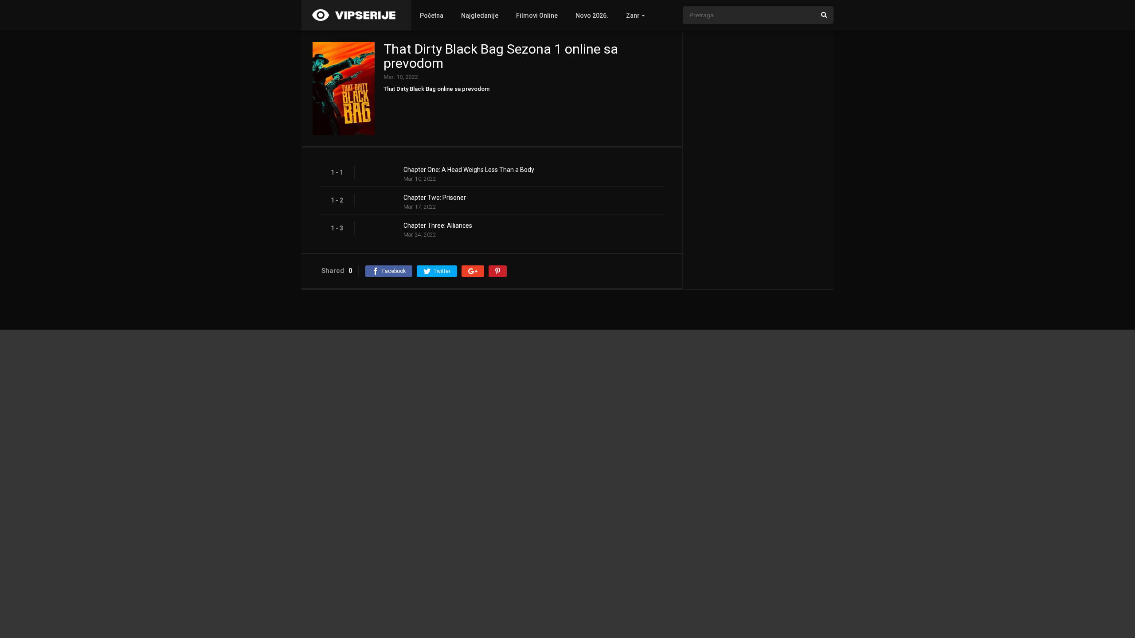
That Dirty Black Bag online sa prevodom (436, 89)
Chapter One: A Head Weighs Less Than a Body (468, 169)
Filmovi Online (537, 15)
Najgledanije (479, 15)
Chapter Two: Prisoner (434, 197)
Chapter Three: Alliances (437, 225)
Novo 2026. (591, 15)
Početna (431, 15)
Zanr (633, 15)
